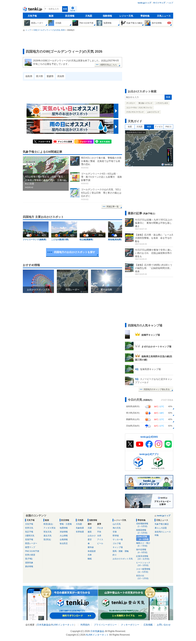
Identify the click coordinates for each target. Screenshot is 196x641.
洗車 (90, 555)
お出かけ (92, 535)
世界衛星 (80, 532)
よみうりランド (153, 112)
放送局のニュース (163, 532)
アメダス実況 (49, 528)
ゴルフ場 (117, 543)
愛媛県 (50, 76)
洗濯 (90, 528)
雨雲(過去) (48, 524)
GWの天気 (143, 537)
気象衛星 (80, 528)
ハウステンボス (162, 103)
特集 (157, 535)
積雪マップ (30, 547)
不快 (99, 532)
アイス (100, 539)
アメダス (159, 126)
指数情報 (107, 16)
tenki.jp (33, 9)
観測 (51, 16)
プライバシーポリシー (105, 625)
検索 (65, 9)
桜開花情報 (141, 531)
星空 (90, 539)
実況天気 (47, 532)
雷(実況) (47, 539)
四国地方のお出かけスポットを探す (74, 252)
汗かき (100, 528)
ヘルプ (170, 3)
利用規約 (85, 625)
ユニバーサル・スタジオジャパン (139, 108)
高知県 (60, 76)
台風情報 (64, 539)
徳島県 (28, 76)
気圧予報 (29, 532)
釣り (115, 555)
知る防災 (64, 543)
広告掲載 (148, 625)
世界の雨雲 (30, 555)
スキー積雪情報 (143, 570)
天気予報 (32, 16)
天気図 (88, 16)
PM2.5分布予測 (32, 551)
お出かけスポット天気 (123, 559)
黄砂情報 (29, 566)
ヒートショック (143, 563)
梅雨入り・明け (143, 544)
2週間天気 (29, 535)
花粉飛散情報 (142, 524)
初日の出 (142, 576)
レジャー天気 (126, 16)
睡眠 (90, 559)
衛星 (130, 126)
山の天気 (117, 524)
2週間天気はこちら (108, 65)
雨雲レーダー (31, 543)
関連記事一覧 (113, 206)
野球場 (116, 535)
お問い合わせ (164, 625)
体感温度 (92, 551)
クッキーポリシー (130, 625)
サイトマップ (159, 3)
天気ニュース (164, 16)
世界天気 (29, 528)
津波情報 (64, 532)
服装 (90, 532)
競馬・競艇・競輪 (121, 551)
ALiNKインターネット (62, 625)
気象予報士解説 (162, 524)
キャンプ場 (118, 547)
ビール (100, 543)
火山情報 (64, 535)
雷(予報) (29, 559)
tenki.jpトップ (144, 3)
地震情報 (64, 528)
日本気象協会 (44, 625)
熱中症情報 (141, 550)
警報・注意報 (66, 524)
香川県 (39, 76)
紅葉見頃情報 (142, 557)
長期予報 (29, 539)
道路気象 (29, 562)
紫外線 (91, 547)
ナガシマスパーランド (135, 112)
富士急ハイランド (145, 103)
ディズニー (130, 103)
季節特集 (145, 16)
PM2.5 (168, 126)
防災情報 (69, 16)
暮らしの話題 (161, 528)
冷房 (99, 535)
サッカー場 (118, 539)
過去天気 (47, 535)
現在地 (72, 10)
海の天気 (117, 528)
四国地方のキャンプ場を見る (157, 389)
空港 (115, 532)
